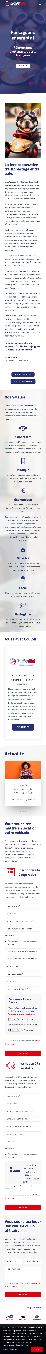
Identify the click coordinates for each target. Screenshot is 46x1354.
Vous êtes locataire (24, 381)
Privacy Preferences (10, 1349)
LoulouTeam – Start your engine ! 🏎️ (23, 790)
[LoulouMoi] (15, 3)
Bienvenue (23, 66)
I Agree (36, 1349)
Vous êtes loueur (24, 374)
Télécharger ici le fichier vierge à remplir (21, 1014)
